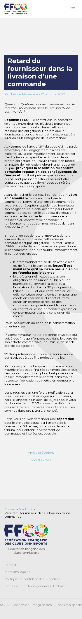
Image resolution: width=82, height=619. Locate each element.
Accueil (9, 509)
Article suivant (41, 459)
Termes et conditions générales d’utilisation (36, 586)
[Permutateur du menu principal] (73, 8)
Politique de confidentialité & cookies (32, 579)
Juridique (25, 509)
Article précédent (41, 452)
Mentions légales (17, 571)
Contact (10, 564)
